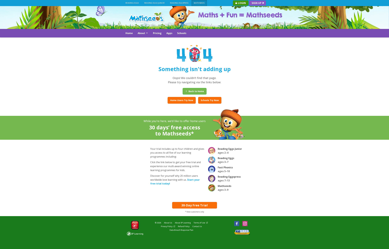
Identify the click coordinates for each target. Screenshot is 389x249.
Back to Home (195, 91)
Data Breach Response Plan (181, 230)
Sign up (257, 3)
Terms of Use (200, 222)
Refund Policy (183, 226)
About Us (168, 222)
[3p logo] (135, 234)
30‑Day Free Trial (194, 205)
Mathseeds (199, 3)
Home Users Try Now (181, 100)
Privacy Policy (167, 226)
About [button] (142, 33)
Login (241, 3)
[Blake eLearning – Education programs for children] (135, 225)
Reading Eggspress (179, 3)
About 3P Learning (183, 222)
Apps (169, 33)
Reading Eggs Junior (154, 3)
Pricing (157, 33)
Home (129, 33)
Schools (181, 33)
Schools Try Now (210, 100)
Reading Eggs (132, 3)
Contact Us (197, 226)
